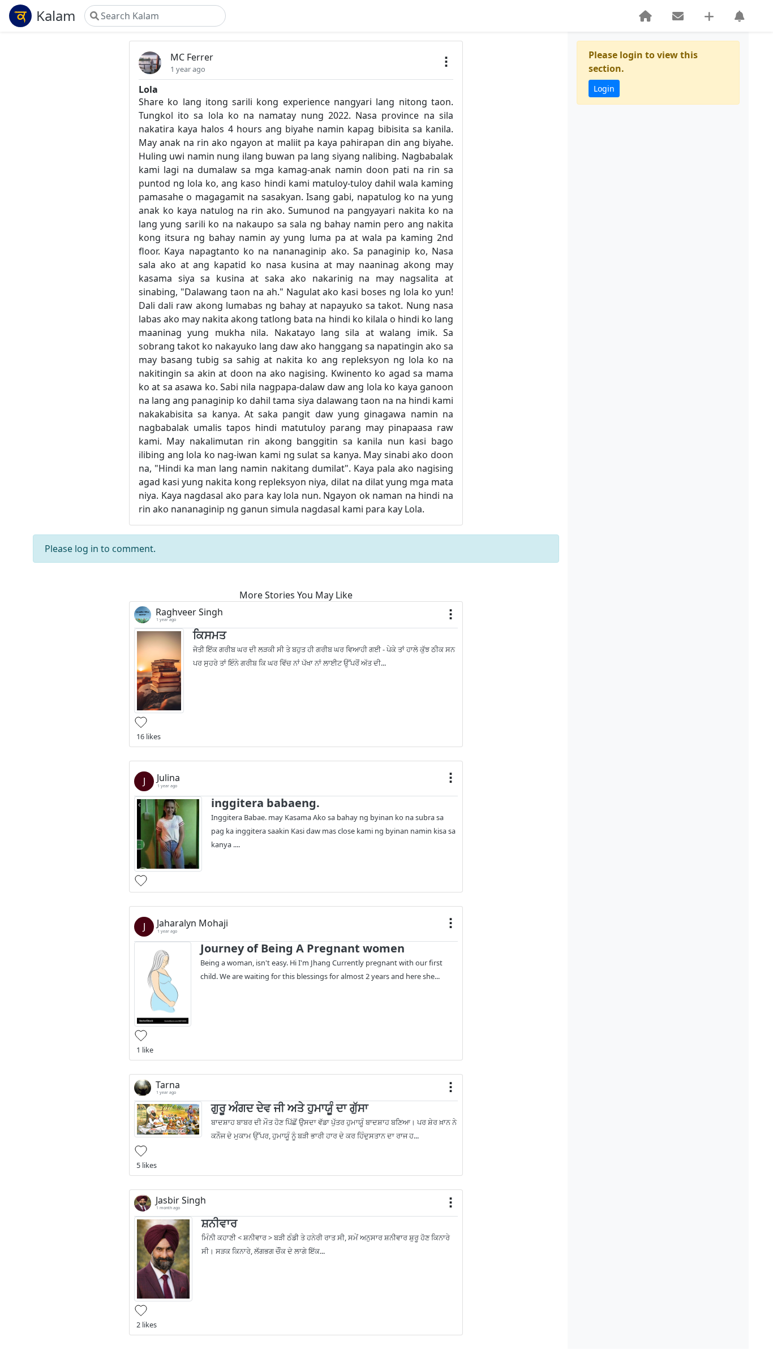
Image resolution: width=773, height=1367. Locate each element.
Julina (168, 778)
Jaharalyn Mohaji (192, 923)
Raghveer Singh (189, 612)
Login (604, 88)
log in (86, 548)
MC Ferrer (191, 57)
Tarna (168, 1085)
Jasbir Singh (181, 1200)
